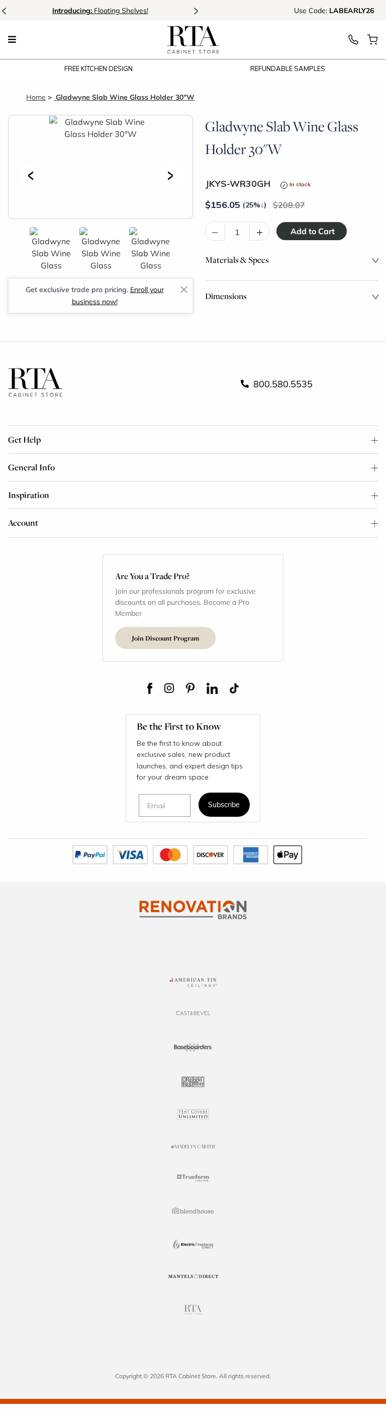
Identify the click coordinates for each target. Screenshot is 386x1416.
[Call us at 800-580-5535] (353, 42)
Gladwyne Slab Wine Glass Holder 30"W (124, 97)
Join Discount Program (165, 638)
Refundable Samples (287, 68)
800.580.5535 (282, 384)
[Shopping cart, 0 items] (372, 42)
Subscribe (224, 805)
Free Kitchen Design (98, 68)
